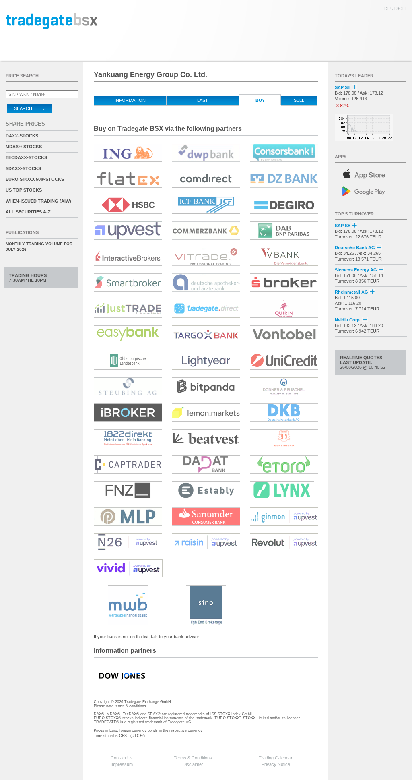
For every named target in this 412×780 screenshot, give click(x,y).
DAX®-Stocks (22, 135)
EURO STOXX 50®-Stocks (35, 179)
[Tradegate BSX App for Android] (371, 190)
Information (130, 100)
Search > (29, 108)
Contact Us (122, 757)
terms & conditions (130, 706)
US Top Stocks (24, 190)
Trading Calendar (276, 757)
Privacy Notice (276, 764)
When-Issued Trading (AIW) (38, 201)
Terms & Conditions (193, 757)
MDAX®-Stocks (24, 146)
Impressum (122, 764)
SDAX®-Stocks (23, 168)
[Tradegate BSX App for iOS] (371, 172)
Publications (22, 232)
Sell (299, 100)
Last (202, 100)
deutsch (395, 8)
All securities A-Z (28, 211)
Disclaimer (193, 764)
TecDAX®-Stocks (26, 157)
